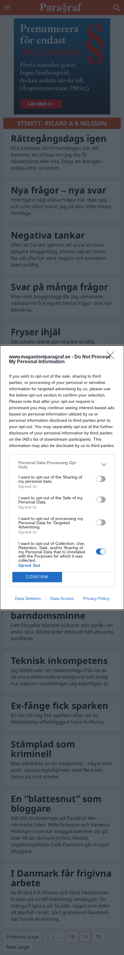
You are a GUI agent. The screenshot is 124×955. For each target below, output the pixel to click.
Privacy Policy (96, 598)
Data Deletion (28, 598)
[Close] (112, 357)
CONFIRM (37, 577)
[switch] (101, 479)
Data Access (62, 598)
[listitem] (62, 465)
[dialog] (62, 477)
